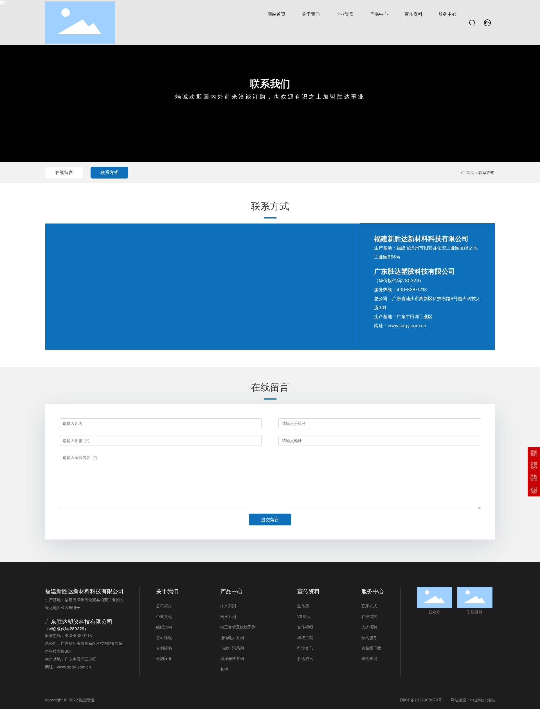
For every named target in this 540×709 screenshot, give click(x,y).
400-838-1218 (412, 289)
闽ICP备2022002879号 (421, 699)
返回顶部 (533, 490)
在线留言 (64, 172)
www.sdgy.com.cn (407, 325)
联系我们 (270, 83)
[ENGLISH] (487, 22)
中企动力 (478, 699)
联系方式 (109, 172)
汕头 (491, 699)
